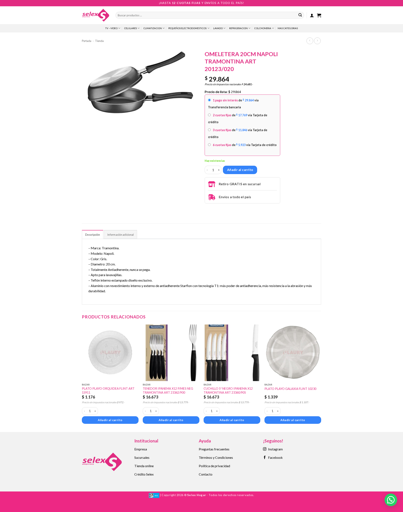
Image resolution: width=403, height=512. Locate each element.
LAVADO (218, 28)
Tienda (99, 41)
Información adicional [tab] (120, 234)
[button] (312, 15)
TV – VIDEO (111, 28)
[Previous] (82, 378)
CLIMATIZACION (152, 28)
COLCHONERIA (262, 28)
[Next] (321, 378)
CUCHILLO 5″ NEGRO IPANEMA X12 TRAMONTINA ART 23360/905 (228, 390)
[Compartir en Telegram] (207, 209)
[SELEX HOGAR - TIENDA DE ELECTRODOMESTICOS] (95, 15)
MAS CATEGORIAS (288, 28)
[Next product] (309, 40)
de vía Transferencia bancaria (233, 103)
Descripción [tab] (92, 234)
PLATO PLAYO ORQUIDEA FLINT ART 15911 (108, 390)
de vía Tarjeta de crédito (237, 118)
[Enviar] (300, 15)
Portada (86, 41)
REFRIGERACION (238, 28)
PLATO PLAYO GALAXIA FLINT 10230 (290, 388)
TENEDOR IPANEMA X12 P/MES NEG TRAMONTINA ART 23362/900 (168, 390)
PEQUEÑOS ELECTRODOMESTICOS (187, 28)
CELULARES (130, 28)
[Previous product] (317, 40)
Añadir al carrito (240, 170)
